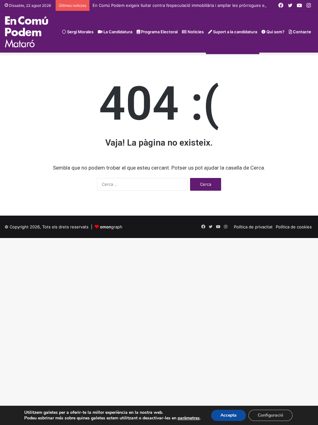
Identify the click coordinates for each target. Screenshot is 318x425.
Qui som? (275, 31)
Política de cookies (294, 226)
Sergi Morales (79, 31)
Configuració (270, 415)
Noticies (195, 31)
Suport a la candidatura (234, 31)
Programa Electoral (159, 31)
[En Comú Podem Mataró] (26, 32)
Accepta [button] (228, 415)
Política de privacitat (253, 226)
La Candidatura (117, 31)
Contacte (301, 31)
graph (111, 226)
